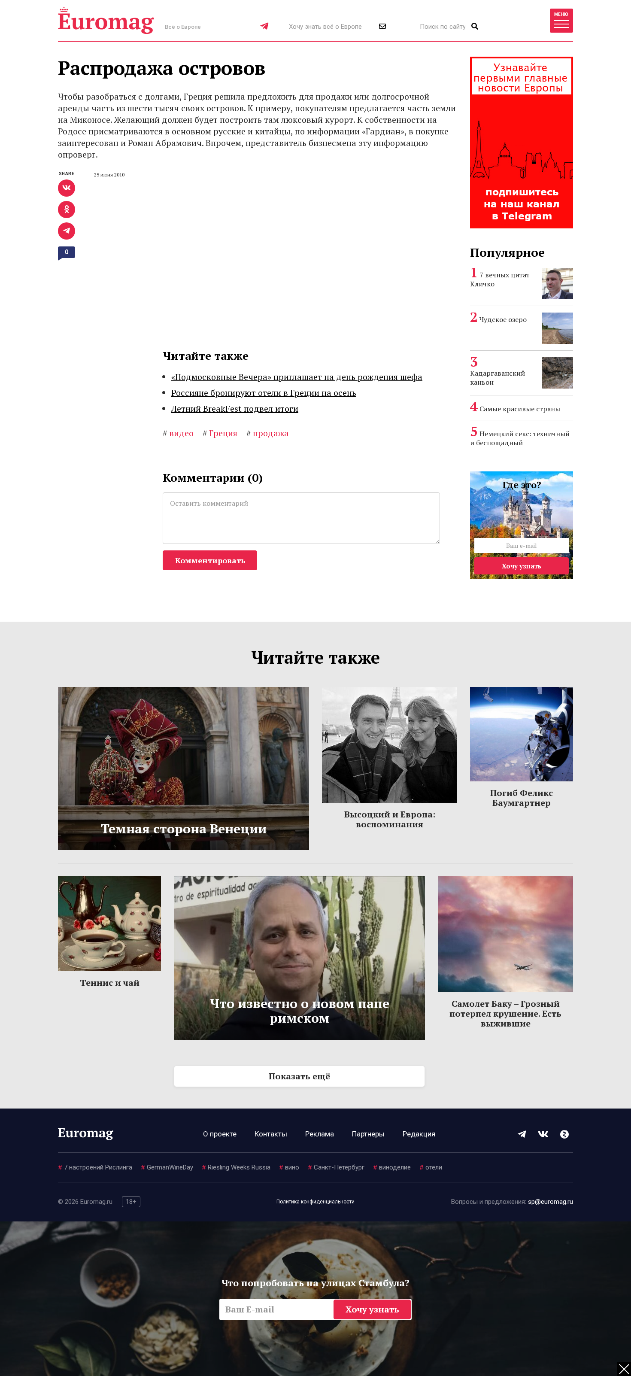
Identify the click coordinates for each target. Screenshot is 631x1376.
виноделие (392, 1167)
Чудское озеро (503, 319)
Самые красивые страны (519, 408)
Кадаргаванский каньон (497, 377)
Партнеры (368, 1134)
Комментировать (210, 560)
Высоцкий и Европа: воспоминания (389, 819)
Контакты (271, 1134)
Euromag (106, 20)
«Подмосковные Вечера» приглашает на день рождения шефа (296, 377)
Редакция (419, 1134)
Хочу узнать (521, 566)
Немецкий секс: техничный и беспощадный (520, 438)
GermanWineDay (167, 1167)
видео (178, 433)
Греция (220, 433)
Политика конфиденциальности (315, 1202)
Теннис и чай (110, 982)
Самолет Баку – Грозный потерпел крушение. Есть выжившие (505, 1013)
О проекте (220, 1134)
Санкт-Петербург (336, 1167)
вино (289, 1167)
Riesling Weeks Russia (236, 1167)
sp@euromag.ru (550, 1202)
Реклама (319, 1134)
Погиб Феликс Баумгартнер (521, 797)
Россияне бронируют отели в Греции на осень (263, 392)
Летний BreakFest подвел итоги (234, 408)
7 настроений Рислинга (95, 1167)
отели (430, 1167)
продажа (267, 433)
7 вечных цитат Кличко (500, 279)
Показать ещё (299, 1076)
